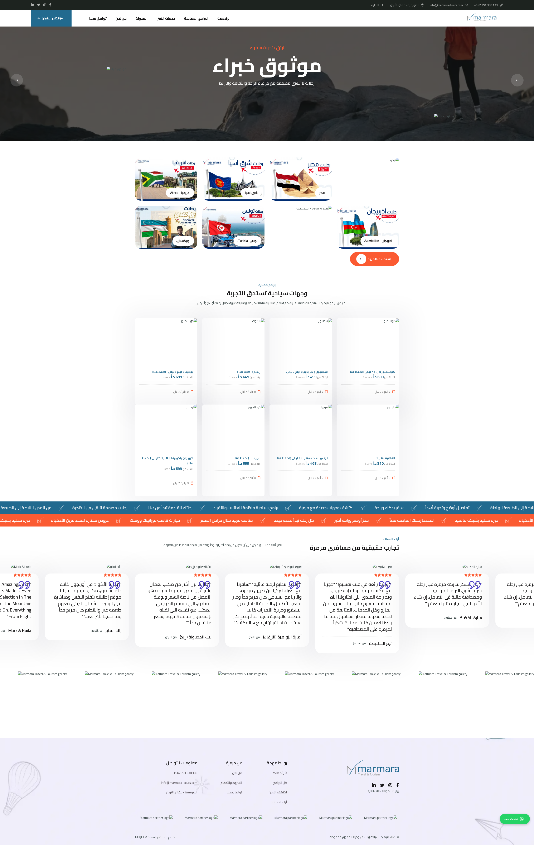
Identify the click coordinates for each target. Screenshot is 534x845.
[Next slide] (517, 80)
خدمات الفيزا (165, 18)
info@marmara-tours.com (446, 5)
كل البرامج (280, 783)
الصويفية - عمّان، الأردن (181, 792)
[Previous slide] (16, 80)
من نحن (121, 18)
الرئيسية (223, 18)
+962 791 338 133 (486, 5)
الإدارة (375, 5)
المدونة (141, 18)
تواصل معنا (98, 18)
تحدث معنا (511, 819)
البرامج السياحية (196, 18)
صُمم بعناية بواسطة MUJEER (155, 837)
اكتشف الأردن (278, 792)
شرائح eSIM (280, 773)
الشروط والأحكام (231, 783)
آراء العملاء (279, 802)
